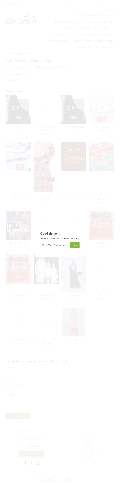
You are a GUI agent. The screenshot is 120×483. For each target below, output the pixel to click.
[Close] (83, 228)
